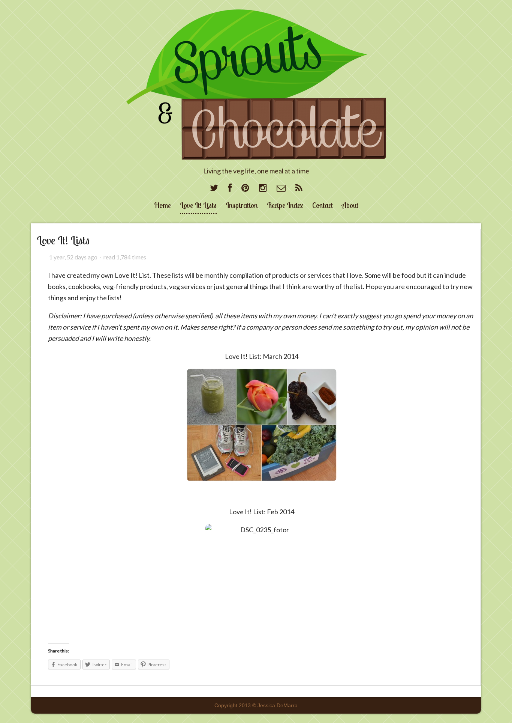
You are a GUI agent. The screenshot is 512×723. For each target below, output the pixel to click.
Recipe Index (285, 205)
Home (162, 205)
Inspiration (242, 205)
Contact (322, 205)
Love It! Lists (198, 205)
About (350, 205)
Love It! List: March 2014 (261, 356)
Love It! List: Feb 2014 (261, 512)
